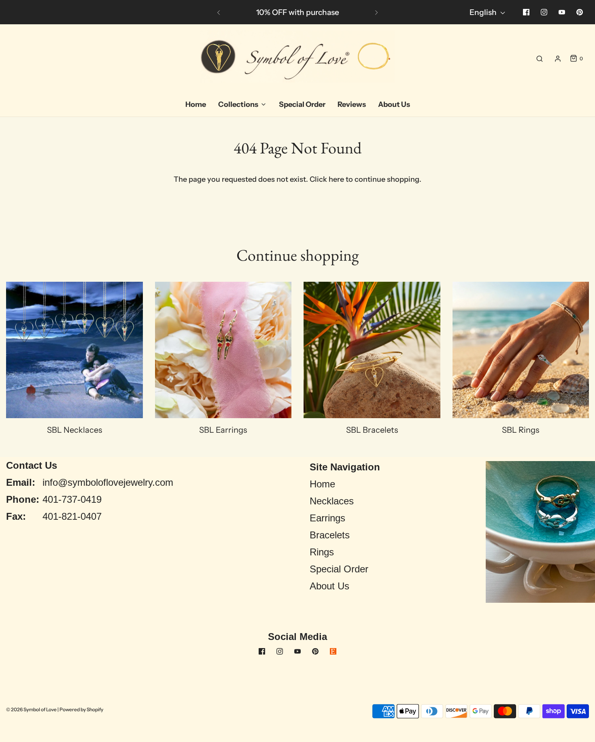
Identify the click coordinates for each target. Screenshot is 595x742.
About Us (329, 585)
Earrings (327, 517)
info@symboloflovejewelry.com (107, 482)
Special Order (339, 568)
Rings (322, 551)
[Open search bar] (539, 58)
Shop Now (349, 12)
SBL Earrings (223, 430)
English (484, 12)
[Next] (376, 12)
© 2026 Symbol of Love (31, 709)
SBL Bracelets (372, 430)
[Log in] (558, 58)
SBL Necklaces (74, 430)
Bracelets (330, 534)
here (336, 179)
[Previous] (218, 12)
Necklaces (332, 500)
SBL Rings (520, 430)
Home (322, 483)
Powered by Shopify (81, 709)
